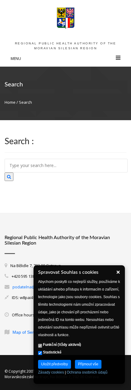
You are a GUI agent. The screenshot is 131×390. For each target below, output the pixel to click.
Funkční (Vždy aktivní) (61, 345)
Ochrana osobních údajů (87, 372)
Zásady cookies (51, 372)
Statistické (52, 352)
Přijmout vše (88, 364)
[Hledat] (9, 176)
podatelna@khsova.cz (33, 287)
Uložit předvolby (54, 364)
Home (10, 102)
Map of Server (26, 332)
